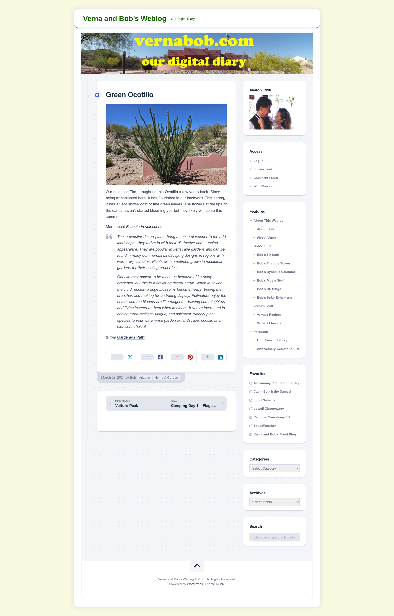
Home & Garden (166, 377)
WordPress (195, 584)
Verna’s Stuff (263, 306)
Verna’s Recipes (269, 314)
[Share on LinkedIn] (211, 357)
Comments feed (266, 178)
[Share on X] (121, 357)
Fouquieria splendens (144, 227)
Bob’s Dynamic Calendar (276, 272)
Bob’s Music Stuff (271, 280)
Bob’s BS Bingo (269, 289)
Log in (259, 161)
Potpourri (261, 332)
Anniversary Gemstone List (278, 349)
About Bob (265, 229)
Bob (133, 377)
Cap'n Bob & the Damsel (272, 391)
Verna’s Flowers (269, 323)
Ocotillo (171, 192)
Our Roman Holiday (272, 340)
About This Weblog (269, 220)
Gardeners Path (130, 337)
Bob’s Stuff (262, 246)
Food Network (264, 400)
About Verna (266, 237)
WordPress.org (265, 186)
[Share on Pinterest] (181, 357)
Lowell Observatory (269, 408)
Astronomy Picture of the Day (276, 383)
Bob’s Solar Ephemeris (274, 297)
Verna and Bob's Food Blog (275, 434)
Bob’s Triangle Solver (273, 263)
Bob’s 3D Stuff (268, 254)
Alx (222, 584)
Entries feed (263, 169)
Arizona (144, 377)
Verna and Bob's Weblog (124, 18)
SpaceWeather (265, 425)
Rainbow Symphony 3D (272, 417)
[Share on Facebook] (151, 357)
